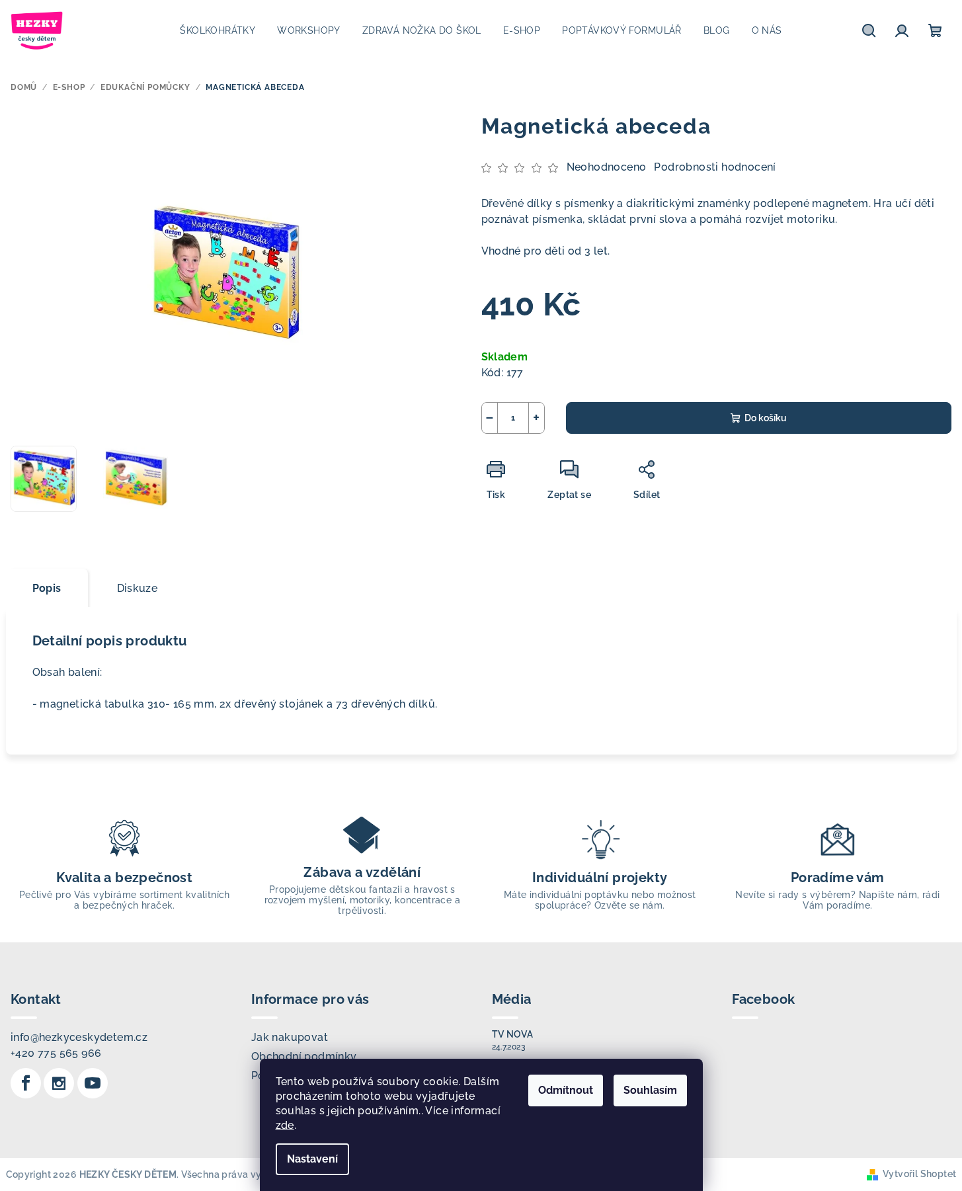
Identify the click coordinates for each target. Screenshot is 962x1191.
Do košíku (765, 418)
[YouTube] (92, 1083)
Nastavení (312, 1159)
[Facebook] (26, 1083)
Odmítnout (565, 1090)
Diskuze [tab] (137, 588)
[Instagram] (59, 1083)
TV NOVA (513, 1034)
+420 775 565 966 (56, 1053)
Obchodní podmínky (304, 1056)
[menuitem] (217, 30)
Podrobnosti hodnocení (715, 167)
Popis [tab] (46, 588)
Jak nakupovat (289, 1037)
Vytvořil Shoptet (919, 1174)
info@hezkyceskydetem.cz (79, 1037)
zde (285, 1125)
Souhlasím (650, 1090)
